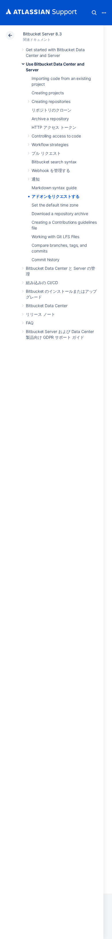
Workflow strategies (50, 144)
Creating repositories (51, 101)
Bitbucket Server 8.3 (42, 33)
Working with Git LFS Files (55, 236)
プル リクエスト (46, 153)
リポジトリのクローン (52, 110)
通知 (36, 179)
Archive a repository (50, 118)
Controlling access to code (56, 135)
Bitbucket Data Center (46, 305)
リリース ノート (40, 314)
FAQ (30, 322)
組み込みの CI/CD (42, 282)
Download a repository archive (60, 213)
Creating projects (48, 92)
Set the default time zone (55, 204)
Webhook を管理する (51, 170)
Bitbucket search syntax (54, 161)
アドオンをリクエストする (56, 196)
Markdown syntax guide (54, 187)
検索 (94, 12)
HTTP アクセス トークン (54, 127)
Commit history (45, 259)
